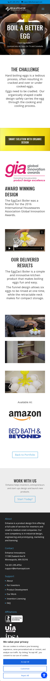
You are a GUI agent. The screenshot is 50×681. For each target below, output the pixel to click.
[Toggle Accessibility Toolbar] (44, 675)
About (10, 580)
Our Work (11, 594)
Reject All (25, 675)
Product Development (17, 589)
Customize (25, 668)
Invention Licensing (16, 598)
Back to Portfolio (25, 454)
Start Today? (25, 499)
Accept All (25, 662)
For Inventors (13, 585)
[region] (25, 659)
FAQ (9, 603)
